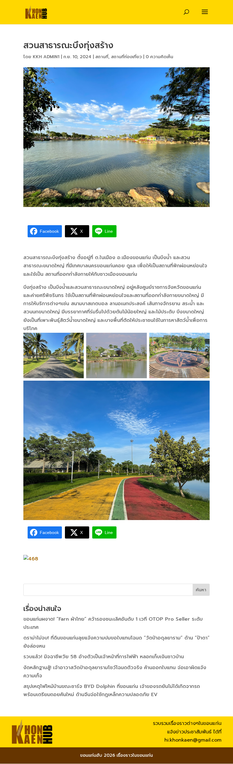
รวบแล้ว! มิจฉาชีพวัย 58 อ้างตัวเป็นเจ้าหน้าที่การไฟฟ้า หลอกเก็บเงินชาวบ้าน (103, 656)
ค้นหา (201, 590)
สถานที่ (101, 57)
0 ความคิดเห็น (159, 57)
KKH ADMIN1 (46, 57)
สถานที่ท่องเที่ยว (126, 57)
